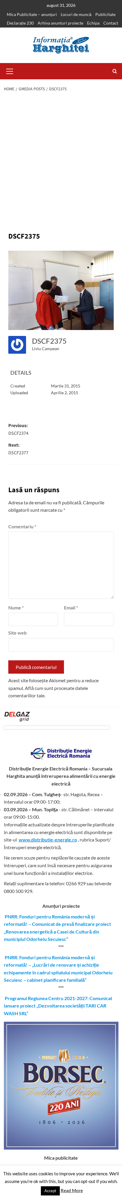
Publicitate (105, 14)
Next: (18, 449)
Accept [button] (50, 1190)
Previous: (18, 429)
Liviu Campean (45, 348)
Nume (16, 607)
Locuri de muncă (76, 14)
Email (71, 607)
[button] (10, 70)
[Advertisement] (61, 160)
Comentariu (22, 526)
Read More (72, 1190)
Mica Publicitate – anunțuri (32, 14)
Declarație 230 (20, 22)
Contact (110, 22)
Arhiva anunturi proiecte (60, 22)
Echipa (93, 22)
